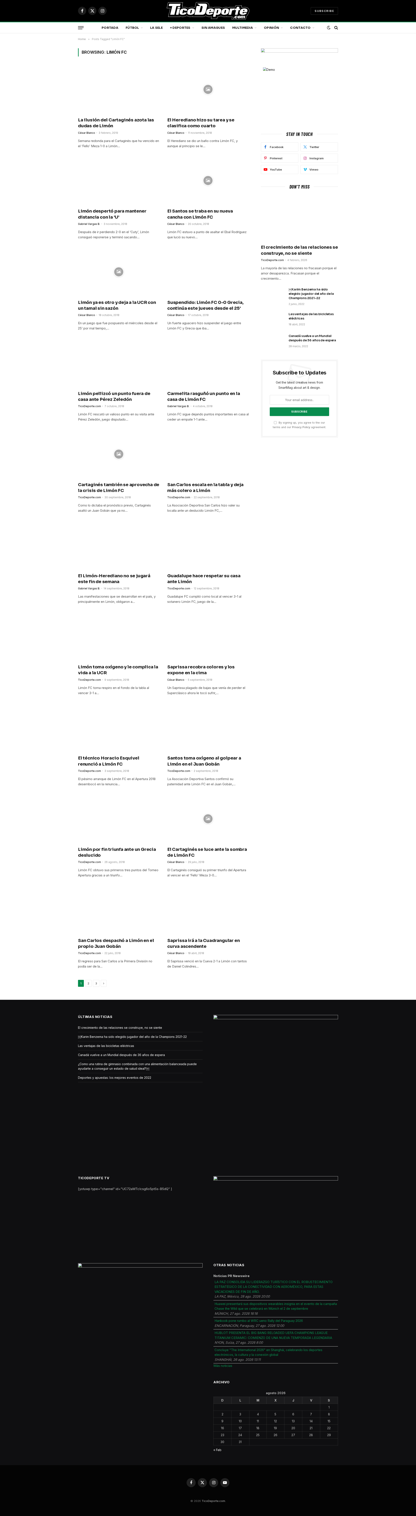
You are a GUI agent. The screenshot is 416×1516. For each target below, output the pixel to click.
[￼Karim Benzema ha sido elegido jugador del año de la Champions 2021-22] (273, 295)
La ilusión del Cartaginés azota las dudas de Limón (116, 123)
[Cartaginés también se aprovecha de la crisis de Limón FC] (118, 454)
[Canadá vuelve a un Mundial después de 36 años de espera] (273, 341)
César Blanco (86, 132)
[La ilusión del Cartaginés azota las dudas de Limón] (118, 89)
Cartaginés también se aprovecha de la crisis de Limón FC (118, 487)
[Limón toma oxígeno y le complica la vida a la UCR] (118, 636)
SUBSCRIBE (324, 11)
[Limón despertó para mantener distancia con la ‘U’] (118, 180)
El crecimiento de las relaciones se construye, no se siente (299, 250)
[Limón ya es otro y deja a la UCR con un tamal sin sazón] (118, 272)
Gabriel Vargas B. (89, 224)
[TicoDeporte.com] (208, 11)
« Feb (217, 1450)
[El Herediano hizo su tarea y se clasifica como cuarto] (208, 89)
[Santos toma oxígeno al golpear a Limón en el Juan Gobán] (208, 727)
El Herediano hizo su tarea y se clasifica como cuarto (200, 123)
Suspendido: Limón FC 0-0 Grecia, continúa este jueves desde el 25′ (205, 305)
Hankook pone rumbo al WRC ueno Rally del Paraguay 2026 (258, 1321)
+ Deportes (180, 28)
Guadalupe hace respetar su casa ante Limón (203, 578)
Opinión (271, 28)
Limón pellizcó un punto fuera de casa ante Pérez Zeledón (114, 396)
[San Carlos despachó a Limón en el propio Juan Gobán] (118, 910)
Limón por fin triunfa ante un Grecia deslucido (117, 852)
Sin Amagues (213, 28)
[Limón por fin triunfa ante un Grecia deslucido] (118, 819)
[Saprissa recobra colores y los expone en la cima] (208, 636)
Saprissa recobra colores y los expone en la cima (201, 670)
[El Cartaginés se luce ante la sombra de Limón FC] (208, 819)
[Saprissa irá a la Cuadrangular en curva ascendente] (208, 910)
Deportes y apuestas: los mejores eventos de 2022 (114, 1077)
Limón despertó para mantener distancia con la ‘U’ (112, 214)
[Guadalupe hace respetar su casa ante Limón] (208, 545)
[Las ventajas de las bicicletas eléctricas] (273, 319)
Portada (110, 28)
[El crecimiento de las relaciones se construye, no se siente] (299, 218)
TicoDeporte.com (89, 406)
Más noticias (222, 1366)
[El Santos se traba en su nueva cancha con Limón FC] (208, 180)
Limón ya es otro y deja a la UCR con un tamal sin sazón (117, 305)
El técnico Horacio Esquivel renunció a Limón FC (108, 761)
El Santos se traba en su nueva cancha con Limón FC (200, 214)
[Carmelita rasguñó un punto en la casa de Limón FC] (208, 363)
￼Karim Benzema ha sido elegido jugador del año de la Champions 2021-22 (311, 293)
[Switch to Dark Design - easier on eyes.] (329, 28)
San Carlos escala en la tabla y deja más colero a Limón (205, 487)
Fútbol (132, 28)
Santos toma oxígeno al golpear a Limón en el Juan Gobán (204, 761)
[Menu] (81, 28)
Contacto (300, 28)
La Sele (156, 28)
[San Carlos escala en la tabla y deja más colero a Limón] (208, 454)
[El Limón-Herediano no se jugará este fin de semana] (118, 545)
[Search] (335, 28)
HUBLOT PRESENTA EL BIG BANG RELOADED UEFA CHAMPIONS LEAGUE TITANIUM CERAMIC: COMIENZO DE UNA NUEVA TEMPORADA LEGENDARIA (273, 1335)
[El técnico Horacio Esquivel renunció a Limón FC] (118, 727)
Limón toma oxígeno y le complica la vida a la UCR (118, 670)
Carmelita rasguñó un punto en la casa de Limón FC (203, 396)
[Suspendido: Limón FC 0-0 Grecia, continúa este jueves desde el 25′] (208, 272)
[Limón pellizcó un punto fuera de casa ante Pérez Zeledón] (118, 363)
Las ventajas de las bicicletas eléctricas (311, 316)
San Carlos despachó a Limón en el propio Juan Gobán (116, 943)
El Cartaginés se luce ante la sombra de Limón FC (207, 852)
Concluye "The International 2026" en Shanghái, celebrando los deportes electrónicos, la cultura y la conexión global (268, 1352)
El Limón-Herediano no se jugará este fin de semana (114, 578)
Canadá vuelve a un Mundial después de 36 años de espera (312, 338)
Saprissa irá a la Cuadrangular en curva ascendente (203, 943)
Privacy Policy (301, 427)
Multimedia (242, 28)
